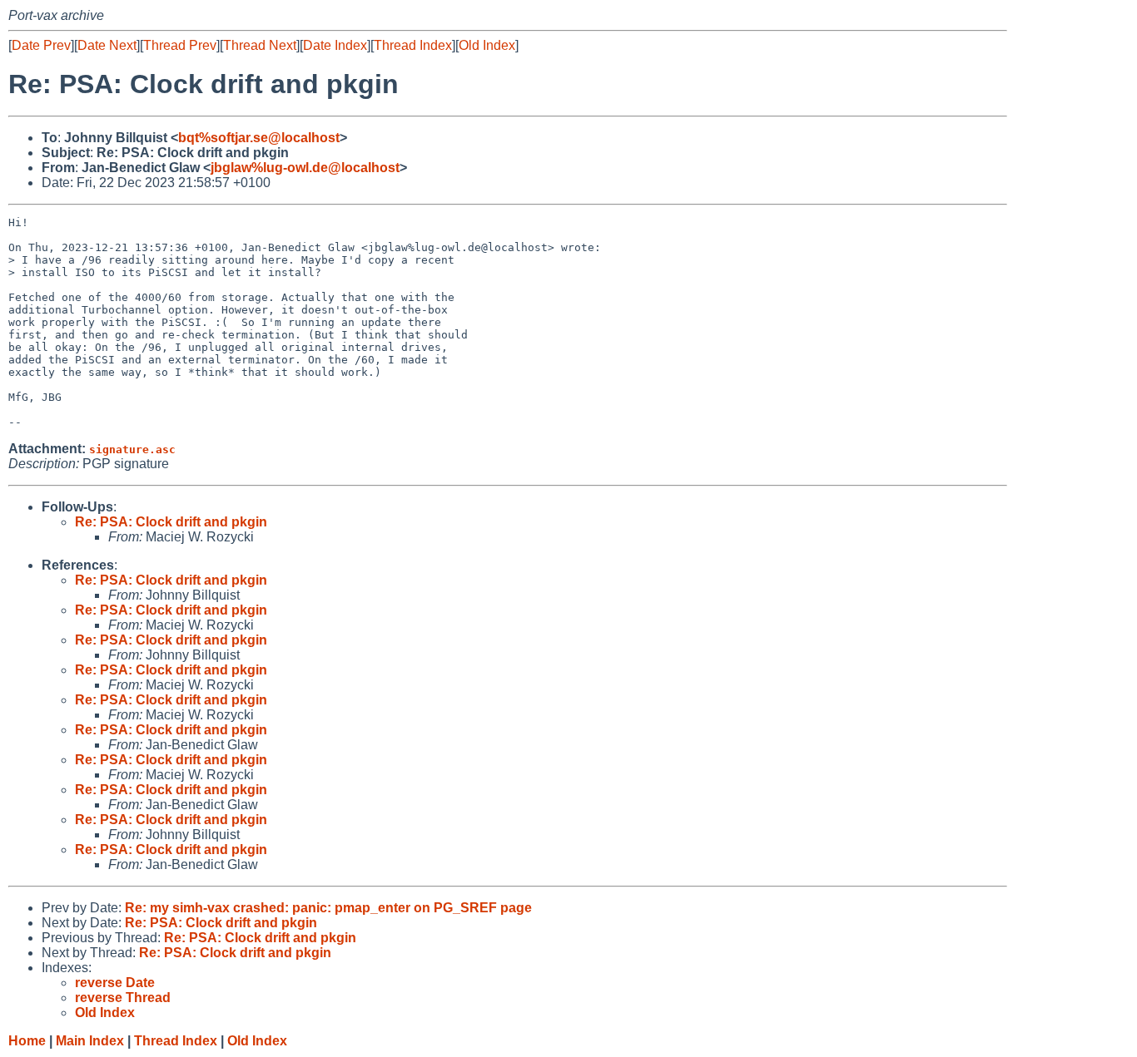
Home (27, 1041)
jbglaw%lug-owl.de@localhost (305, 168)
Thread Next (259, 45)
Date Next (107, 45)
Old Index (487, 45)
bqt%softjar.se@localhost (259, 138)
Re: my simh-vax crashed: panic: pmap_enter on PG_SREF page (328, 908)
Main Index (90, 1041)
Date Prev (41, 45)
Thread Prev (179, 45)
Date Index (335, 45)
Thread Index (413, 45)
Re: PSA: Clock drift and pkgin (171, 522)
